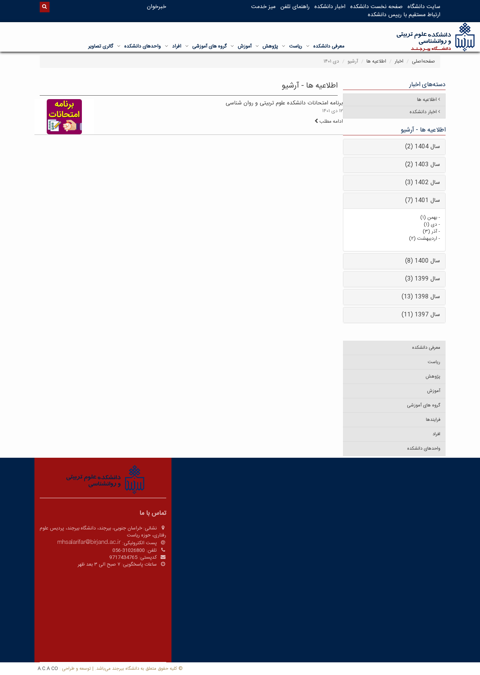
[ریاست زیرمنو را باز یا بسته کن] (283, 46)
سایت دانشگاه (424, 7)
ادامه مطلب (330, 121)
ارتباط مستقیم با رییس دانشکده (404, 15)
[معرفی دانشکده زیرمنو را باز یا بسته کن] (308, 46)
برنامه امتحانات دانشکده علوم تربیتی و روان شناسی (284, 103)
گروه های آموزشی (209, 46)
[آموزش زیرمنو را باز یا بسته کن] (232, 46)
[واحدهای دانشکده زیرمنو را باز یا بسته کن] (119, 46)
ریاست (295, 46)
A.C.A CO (48, 669)
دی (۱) (430, 224)
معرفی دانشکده (328, 46)
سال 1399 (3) (422, 279)
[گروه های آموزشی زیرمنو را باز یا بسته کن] (187, 46)
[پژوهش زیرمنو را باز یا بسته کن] (257, 46)
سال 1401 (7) (422, 200)
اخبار (399, 61)
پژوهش (270, 46)
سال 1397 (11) (421, 315)
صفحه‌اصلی (423, 61)
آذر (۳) (430, 231)
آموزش (245, 46)
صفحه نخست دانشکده (376, 7)
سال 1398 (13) (421, 297)
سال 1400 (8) (422, 261)
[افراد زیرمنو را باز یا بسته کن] (166, 46)
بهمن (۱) (428, 217)
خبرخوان (156, 7)
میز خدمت (263, 7)
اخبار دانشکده (329, 7)
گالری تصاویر (100, 46)
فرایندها (433, 420)
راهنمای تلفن (295, 7)
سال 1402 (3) (422, 182)
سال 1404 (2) (422, 147)
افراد (176, 46)
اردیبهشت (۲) (423, 238)
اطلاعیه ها (376, 61)
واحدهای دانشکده (142, 46)
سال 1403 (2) (422, 164)
